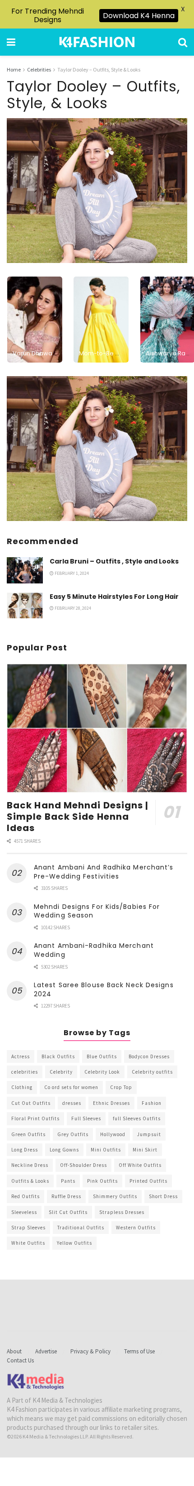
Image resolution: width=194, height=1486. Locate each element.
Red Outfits (25, 1196)
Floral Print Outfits (35, 1118)
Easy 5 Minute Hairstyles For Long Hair (114, 596)
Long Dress (24, 1150)
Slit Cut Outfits (68, 1212)
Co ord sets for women (71, 1087)
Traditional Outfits (80, 1227)
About (14, 1351)
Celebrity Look (102, 1072)
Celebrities (39, 69)
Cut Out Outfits (31, 1103)
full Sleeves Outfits (137, 1118)
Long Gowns (64, 1150)
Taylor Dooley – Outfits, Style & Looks (98, 69)
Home (14, 69)
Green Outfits (28, 1134)
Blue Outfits (102, 1056)
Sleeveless (24, 1212)
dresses (71, 1103)
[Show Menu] (11, 42)
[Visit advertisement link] (97, 448)
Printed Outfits (148, 1181)
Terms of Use (139, 1351)
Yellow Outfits (74, 1243)
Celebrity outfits (152, 1072)
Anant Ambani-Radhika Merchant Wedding (94, 950)
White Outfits (28, 1243)
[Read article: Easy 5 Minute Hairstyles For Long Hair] (25, 605)
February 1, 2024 (71, 573)
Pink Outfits (102, 1181)
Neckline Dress (29, 1165)
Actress (20, 1056)
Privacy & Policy (90, 1351)
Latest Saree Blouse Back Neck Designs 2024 (104, 989)
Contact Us (20, 1360)
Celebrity (61, 1072)
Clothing (21, 1087)
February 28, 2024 (72, 608)
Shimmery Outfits (115, 1196)
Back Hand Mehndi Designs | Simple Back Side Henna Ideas (78, 816)
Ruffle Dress (66, 1196)
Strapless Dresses (121, 1212)
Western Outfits (136, 1227)
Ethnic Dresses (111, 1103)
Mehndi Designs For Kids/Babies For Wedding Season (97, 911)
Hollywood (112, 1134)
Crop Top (121, 1087)
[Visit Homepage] (97, 42)
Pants (68, 1181)
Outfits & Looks (30, 1181)
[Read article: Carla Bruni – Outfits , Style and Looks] (25, 570)
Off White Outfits (140, 1165)
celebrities (24, 1072)
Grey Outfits (72, 1134)
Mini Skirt (145, 1150)
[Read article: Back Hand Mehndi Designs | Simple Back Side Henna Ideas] (97, 728)
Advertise (46, 1351)
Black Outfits (58, 1056)
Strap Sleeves (28, 1227)
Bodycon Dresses (149, 1056)
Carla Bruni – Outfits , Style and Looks (114, 561)
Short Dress (163, 1196)
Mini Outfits (106, 1150)
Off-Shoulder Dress (83, 1165)
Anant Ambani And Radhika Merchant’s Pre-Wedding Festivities (104, 872)
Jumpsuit (149, 1134)
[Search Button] (182, 42)
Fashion (152, 1103)
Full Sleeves (86, 1118)
